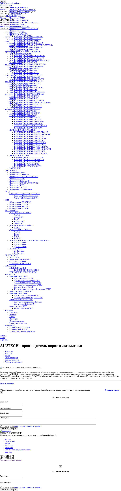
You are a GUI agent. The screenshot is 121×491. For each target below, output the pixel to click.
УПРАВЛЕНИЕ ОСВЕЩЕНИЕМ (23, 80)
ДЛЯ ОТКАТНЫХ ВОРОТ (20, 58)
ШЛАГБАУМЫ (15, 63)
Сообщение (4, 417)
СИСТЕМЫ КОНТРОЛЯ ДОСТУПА (24, 39)
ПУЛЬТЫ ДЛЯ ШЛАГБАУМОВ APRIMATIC (32, 134)
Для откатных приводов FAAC (26, 295)
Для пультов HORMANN (24, 304)
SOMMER (18, 223)
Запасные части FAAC (18, 88)
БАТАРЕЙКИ (15, 14)
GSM (7, 41)
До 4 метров (19, 251)
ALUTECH (18, 217)
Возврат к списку (7, 383)
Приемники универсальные (20, 35)
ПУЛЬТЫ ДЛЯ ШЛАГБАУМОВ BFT (29, 136)
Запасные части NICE (18, 92)
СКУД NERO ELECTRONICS (26, 198)
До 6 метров (19, 253)
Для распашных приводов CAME (27, 283)
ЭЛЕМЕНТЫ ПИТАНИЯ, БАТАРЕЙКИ (30, 126)
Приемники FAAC (17, 24)
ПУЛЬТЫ (8, 5)
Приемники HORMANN (19, 27)
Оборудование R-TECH (19, 50)
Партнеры (13, 103)
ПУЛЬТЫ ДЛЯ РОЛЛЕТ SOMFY (27, 166)
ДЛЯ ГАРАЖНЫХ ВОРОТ (20, 54)
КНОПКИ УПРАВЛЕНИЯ (20, 73)
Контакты (13, 97)
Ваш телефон (5, 408)
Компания (9, 94)
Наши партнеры (11, 358)
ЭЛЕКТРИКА (10, 75)
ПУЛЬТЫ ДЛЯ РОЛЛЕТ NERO (27, 162)
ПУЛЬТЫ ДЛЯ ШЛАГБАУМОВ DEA (29, 141)
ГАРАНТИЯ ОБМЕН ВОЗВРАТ (22, 116)
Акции (12, 101)
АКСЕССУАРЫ (11, 65)
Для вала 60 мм (20, 245)
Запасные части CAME (18, 84)
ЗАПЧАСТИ (10, 82)
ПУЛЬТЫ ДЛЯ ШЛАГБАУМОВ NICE (29, 151)
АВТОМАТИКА (11, 52)
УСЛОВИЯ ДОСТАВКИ (19, 111)
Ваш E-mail (4, 413)
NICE (16, 236)
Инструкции (10, 441)
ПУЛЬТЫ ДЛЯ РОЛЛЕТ (19, 12)
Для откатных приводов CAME (27, 281)
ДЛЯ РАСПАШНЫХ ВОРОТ (21, 56)
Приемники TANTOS (18, 33)
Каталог (8, 439)
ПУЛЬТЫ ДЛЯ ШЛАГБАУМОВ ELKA (30, 143)
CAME (17, 215)
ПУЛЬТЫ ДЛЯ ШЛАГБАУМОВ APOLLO (31, 132)
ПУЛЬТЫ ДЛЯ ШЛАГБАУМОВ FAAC (30, 145)
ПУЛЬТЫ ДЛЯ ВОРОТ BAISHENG (28, 124)
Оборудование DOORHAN (20, 44)
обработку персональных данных (27, 426)
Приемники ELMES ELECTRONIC (23, 22)
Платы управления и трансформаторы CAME (32, 289)
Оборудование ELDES (18, 46)
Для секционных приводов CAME (28, 285)
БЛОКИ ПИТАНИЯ (17, 78)
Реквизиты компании (18, 107)
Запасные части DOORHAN (20, 86)
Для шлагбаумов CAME (23, 287)
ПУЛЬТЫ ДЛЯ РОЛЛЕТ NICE (26, 164)
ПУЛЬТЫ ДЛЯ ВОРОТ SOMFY (27, 117)
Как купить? (10, 109)
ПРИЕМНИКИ (11, 16)
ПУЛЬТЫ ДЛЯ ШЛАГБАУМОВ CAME (30, 138)
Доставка (8, 452)
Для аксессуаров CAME (23, 279)
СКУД (7, 37)
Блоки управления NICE (24, 308)
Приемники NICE (16, 31)
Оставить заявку (112, 390)
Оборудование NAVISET (19, 48)
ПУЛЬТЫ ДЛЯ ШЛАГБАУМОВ (22, 10)
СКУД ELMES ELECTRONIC (26, 196)
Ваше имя (4, 402)
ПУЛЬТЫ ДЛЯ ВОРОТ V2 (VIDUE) (28, 121)
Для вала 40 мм (20, 242)
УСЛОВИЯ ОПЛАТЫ (18, 114)
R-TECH (17, 238)
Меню (3, 1)
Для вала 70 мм (20, 247)
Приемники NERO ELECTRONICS (23, 29)
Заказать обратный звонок (10, 460)
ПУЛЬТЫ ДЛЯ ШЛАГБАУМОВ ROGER (30, 153)
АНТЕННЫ (14, 67)
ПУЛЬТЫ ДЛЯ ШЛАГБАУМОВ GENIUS (31, 147)
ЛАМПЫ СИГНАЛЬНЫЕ (20, 69)
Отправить (5, 429)
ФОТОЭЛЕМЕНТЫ (17, 71)
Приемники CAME (17, 18)
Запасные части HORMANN (21, 90)
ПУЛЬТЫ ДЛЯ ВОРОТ (18, 7)
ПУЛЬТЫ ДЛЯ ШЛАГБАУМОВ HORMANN (32, 149)
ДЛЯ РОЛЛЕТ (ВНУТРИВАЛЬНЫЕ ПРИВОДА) (29, 61)
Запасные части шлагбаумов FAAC (28, 298)
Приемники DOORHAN (19, 20)
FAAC (16, 219)
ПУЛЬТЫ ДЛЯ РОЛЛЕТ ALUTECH (28, 158)
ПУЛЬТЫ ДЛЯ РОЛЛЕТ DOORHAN (29, 160)
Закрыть (14, 429)
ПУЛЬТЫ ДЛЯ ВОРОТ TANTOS (27, 119)
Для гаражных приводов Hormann (28, 302)
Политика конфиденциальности (18, 450)
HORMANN (19, 221)
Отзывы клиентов (16, 105)
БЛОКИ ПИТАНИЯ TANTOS (26, 270)
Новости (12, 99)
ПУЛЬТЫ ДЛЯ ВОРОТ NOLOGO (28, 128)
